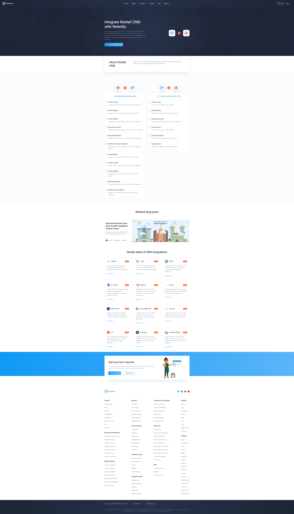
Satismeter (183, 463)
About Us (183, 404)
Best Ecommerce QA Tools (160, 449)
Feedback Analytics (136, 421)
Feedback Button (135, 443)
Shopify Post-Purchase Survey (112, 436)
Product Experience (136, 417)
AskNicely (183, 466)
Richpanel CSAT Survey (110, 446)
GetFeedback (184, 456)
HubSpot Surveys (185, 493)
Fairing (182, 446)
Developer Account (109, 421)
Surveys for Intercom (110, 475)
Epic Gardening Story (159, 417)
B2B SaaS (156, 471)
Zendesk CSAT (184, 490)
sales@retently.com (150, 503)
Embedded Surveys (136, 439)
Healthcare (134, 468)
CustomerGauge (185, 480)
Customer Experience (136, 414)
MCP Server (107, 427)
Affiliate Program (185, 427)
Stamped (183, 449)
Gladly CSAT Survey (109, 453)
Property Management (137, 483)
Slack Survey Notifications (111, 478)
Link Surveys (134, 433)
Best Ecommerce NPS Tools (161, 453)
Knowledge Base (109, 414)
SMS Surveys (134, 449)
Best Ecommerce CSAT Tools (161, 446)
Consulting (134, 487)
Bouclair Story (157, 414)
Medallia (183, 476)
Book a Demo (129, 373)
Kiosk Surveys (134, 446)
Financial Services (135, 461)
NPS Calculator (157, 429)
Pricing (126, 3)
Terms (182, 407)
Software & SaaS (135, 480)
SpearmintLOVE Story (159, 411)
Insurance (133, 465)
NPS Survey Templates (159, 436)
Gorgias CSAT (184, 487)
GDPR (182, 417)
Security (183, 414)
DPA (182, 421)
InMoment (183, 470)
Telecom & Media (135, 471)
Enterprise (107, 411)
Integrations (142, 3)
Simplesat (183, 460)
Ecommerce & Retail (136, 458)
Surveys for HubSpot (110, 468)
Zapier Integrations (109, 485)
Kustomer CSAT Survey (110, 456)
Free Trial (280, 3)
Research (166, 3)
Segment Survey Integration (111, 482)
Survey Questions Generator (161, 433)
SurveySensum (184, 483)
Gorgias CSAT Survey (110, 443)
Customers (151, 3)
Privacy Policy (184, 411)
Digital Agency (134, 490)
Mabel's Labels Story (159, 404)
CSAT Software (135, 407)
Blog (159, 3)
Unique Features (109, 404)
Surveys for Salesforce (110, 465)
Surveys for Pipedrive (110, 471)
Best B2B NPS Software (160, 456)
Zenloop (183, 473)
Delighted (183, 453)
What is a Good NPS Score (160, 439)
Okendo (183, 439)
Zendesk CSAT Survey (110, 449)
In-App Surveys (135, 436)
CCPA (182, 424)
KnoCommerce (185, 443)
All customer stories (159, 421)
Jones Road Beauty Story (160, 407)
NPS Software (134, 404)
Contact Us (184, 431)
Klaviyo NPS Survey (109, 439)
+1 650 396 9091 (136, 503)
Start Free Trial (114, 44)
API (105, 424)
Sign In (287, 3)
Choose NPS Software (159, 443)
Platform (134, 3)
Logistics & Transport (136, 493)
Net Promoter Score (159, 475)
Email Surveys (134, 429)
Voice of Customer (136, 411)
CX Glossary (157, 460)
